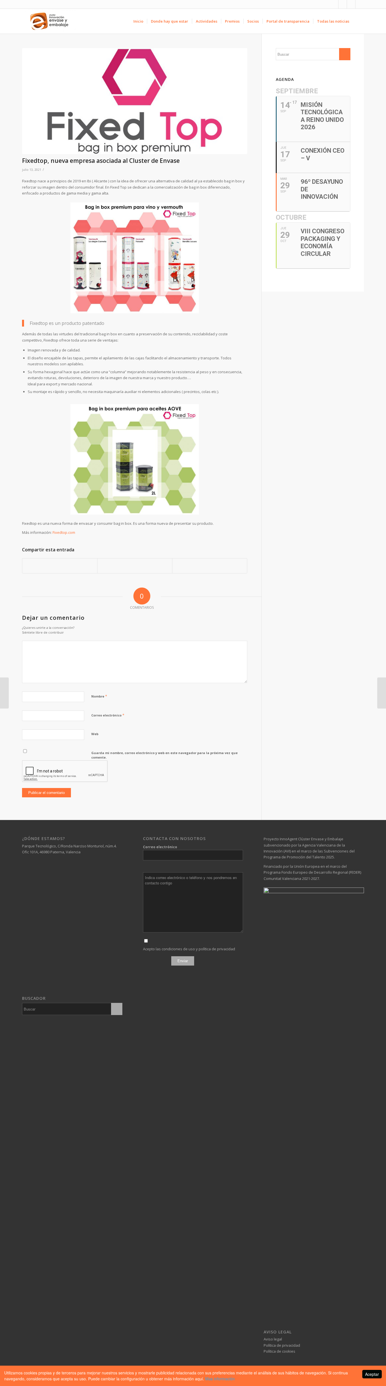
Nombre (99, 696)
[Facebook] (334, 4)
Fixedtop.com (64, 532)
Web (94, 734)
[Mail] (359, 4)
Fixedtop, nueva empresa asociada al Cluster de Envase (101, 161)
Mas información (220, 1378)
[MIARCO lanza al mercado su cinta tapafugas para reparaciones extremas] (381, 693)
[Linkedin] (343, 4)
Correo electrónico (107, 715)
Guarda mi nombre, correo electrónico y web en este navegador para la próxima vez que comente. (164, 755)
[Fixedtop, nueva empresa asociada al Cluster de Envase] (134, 101)
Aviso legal (273, 1339)
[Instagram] (351, 4)
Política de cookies (279, 1351)
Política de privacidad (282, 1345)
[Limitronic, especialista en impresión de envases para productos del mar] (4, 693)
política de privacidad (217, 948)
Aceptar (372, 1374)
